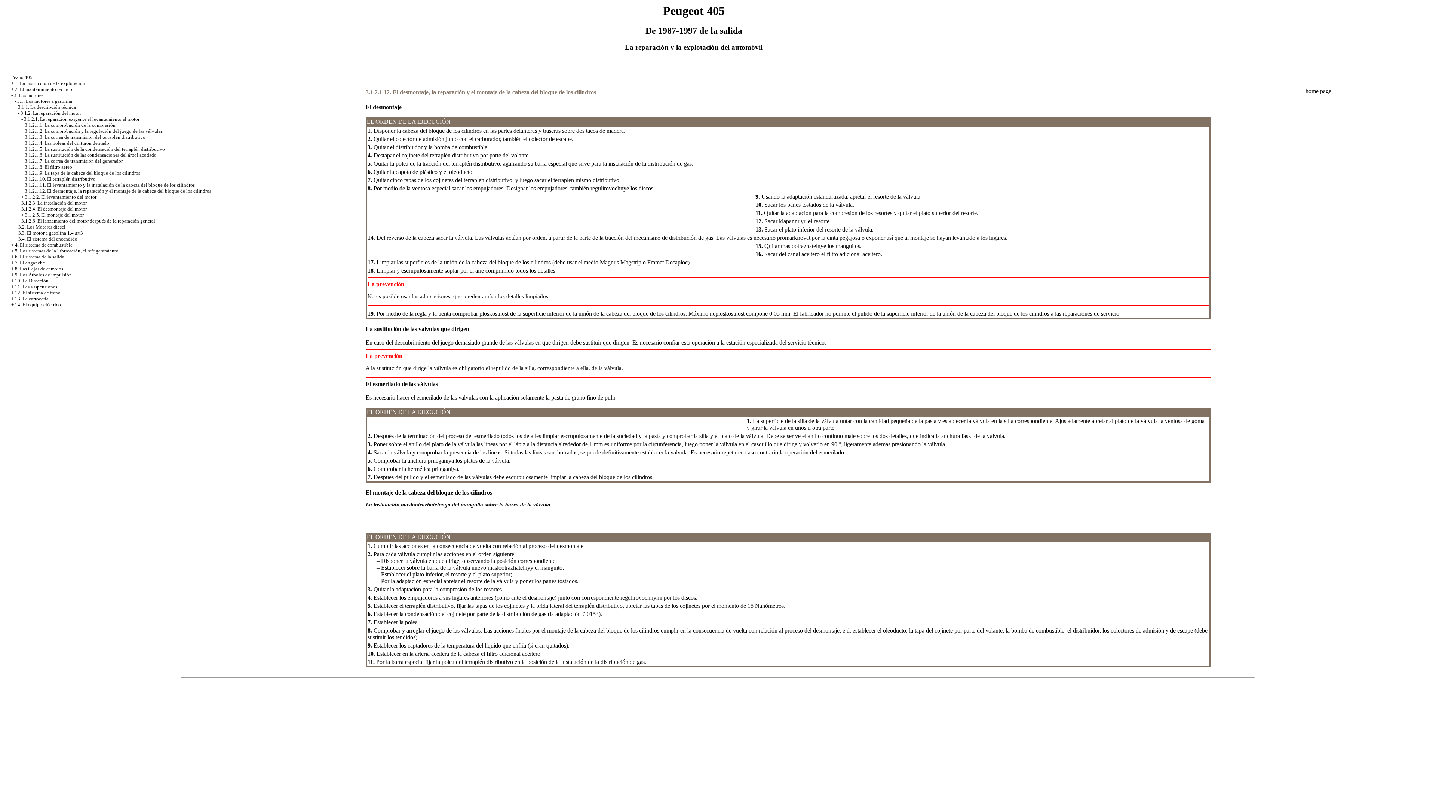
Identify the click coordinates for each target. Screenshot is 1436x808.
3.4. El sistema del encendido (47, 239)
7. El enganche (30, 263)
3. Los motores (28, 95)
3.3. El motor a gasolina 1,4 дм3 (50, 233)
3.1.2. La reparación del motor (51, 113)
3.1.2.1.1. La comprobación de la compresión (70, 125)
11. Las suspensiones (36, 287)
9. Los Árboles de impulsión (43, 275)
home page (1318, 91)
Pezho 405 (22, 77)
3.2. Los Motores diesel (41, 227)
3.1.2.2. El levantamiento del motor (60, 197)
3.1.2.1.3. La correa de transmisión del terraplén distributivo (85, 137)
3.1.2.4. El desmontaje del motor (54, 209)
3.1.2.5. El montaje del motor (54, 215)
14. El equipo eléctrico (38, 304)
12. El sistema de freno (38, 293)
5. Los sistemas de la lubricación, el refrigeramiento (67, 251)
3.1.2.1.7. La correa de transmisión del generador (74, 161)
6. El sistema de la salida (39, 257)
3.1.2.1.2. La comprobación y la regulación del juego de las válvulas (94, 131)
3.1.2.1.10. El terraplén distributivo (60, 179)
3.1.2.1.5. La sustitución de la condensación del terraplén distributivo (95, 149)
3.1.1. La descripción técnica (47, 107)
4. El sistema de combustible (44, 245)
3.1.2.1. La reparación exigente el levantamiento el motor (81, 119)
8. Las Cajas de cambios (39, 269)
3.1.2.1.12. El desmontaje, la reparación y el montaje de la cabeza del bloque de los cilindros (118, 191)
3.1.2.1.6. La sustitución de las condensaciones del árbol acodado (91, 155)
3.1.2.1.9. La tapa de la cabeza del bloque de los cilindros (82, 173)
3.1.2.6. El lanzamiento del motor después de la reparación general (88, 221)
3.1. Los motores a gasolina (44, 101)
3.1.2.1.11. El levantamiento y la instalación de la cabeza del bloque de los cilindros (110, 185)
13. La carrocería (32, 299)
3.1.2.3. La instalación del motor (54, 203)
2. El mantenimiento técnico (43, 89)
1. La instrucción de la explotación (50, 83)
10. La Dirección (32, 281)
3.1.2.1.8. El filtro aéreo (48, 167)
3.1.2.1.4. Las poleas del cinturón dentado (67, 143)
